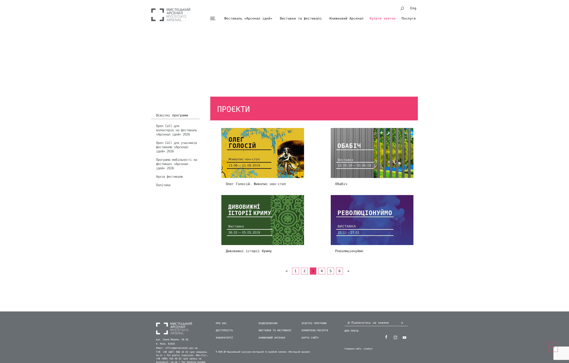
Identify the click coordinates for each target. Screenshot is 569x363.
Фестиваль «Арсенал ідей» (248, 18)
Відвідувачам (268, 323)
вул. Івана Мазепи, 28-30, (172, 339)
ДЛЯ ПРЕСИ (352, 331)
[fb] (386, 337)
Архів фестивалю (169, 176)
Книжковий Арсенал (346, 18)
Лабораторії (224, 337)
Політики (163, 185)
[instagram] (395, 337)
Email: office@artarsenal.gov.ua (176, 348)
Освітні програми (172, 115)
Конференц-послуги (315, 330)
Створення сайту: (353, 348)
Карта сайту (310, 337)
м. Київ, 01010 (165, 343)
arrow (402, 322)
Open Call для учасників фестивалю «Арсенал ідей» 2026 (176, 147)
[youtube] (404, 337)
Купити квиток (383, 18)
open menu (212, 18)
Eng (413, 8)
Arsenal (171, 14)
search (402, 8)
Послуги (409, 18)
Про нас (221, 323)
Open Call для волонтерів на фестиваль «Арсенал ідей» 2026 (176, 130)
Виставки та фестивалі (301, 18)
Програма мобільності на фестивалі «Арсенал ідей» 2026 (176, 164)
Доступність (224, 330)
